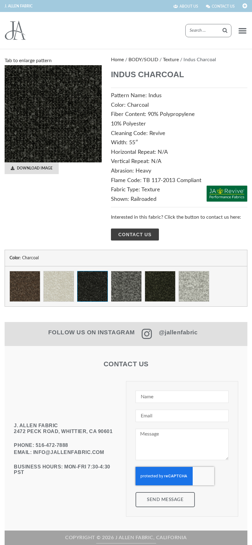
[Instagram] (147, 334)
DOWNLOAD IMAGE (34, 168)
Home (117, 59)
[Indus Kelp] (160, 286)
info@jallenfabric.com (68, 452)
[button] (242, 30)
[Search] (225, 30)
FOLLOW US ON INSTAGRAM (91, 332)
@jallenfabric (178, 332)
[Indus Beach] (58, 286)
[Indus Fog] (126, 286)
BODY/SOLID (143, 59)
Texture (171, 59)
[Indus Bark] (25, 286)
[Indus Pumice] (194, 286)
